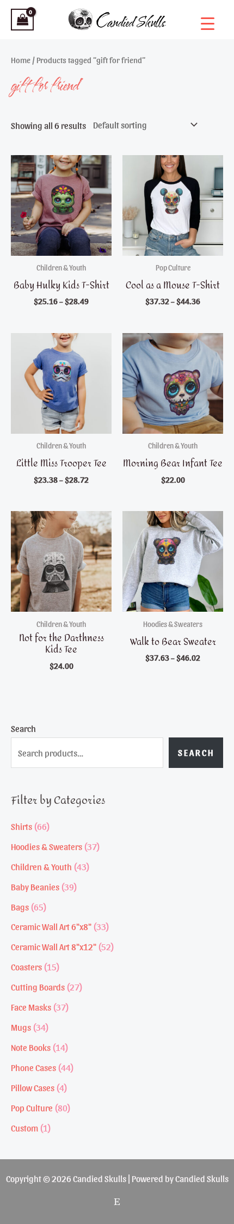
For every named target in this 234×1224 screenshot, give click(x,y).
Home (20, 60)
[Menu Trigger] (208, 23)
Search (23, 728)
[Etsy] (117, 1201)
